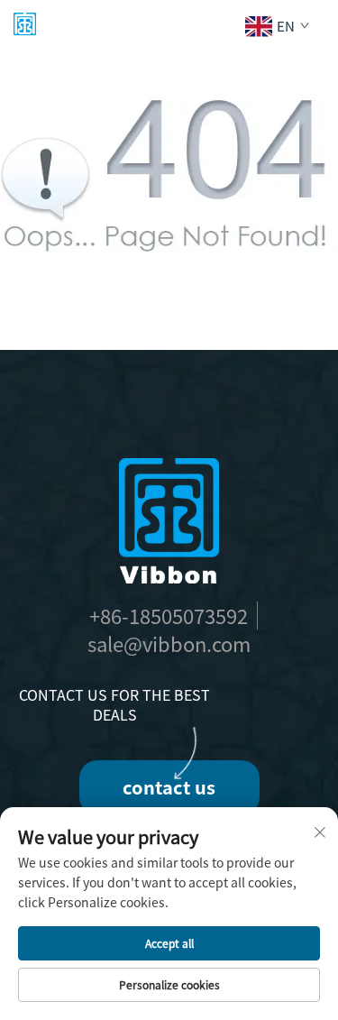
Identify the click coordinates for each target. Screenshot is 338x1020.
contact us (169, 787)
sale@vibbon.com (169, 643)
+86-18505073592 (168, 615)
